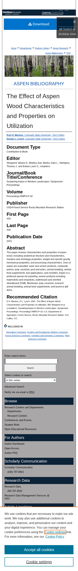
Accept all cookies (39, 550)
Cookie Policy (54, 536)
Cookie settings (55, 532)
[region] (39, 539)
